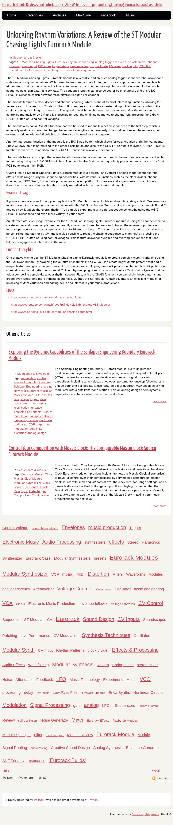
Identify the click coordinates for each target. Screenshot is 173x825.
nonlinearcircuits (16, 589)
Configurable (40, 495)
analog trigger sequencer (112, 62)
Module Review (80, 735)
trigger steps (60, 66)
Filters (117, 574)
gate (77, 705)
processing (11, 692)
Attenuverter (43, 589)
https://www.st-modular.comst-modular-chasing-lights (46, 297)
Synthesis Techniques (106, 635)
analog (91, 705)
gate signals (39, 403)
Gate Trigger (37, 491)
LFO (38, 395)
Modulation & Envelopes (33, 373)
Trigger (135, 528)
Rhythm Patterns (70, 650)
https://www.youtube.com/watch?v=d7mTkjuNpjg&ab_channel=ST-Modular (60, 304)
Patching (9, 636)
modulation (28, 378)
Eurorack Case (38, 558)
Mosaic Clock (43, 474)
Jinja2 (42, 777)
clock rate (101, 66)
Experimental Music (119, 680)
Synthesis (42, 692)
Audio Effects (13, 665)
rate (16, 399)
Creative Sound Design (70, 748)
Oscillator (123, 589)
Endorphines (123, 665)
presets (100, 558)
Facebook (108, 15)
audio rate (20, 424)
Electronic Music (20, 542)
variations (16, 70)
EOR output (36, 424)
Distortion (98, 574)
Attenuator (24, 680)
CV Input (45, 650)
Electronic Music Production (51, 604)
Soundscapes (154, 620)
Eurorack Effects (98, 720)
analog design (36, 433)
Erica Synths (119, 692)
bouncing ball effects (27, 411)
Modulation (14, 705)
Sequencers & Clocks (27, 57)
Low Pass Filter (66, 692)
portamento (21, 403)
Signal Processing (50, 705)
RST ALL (145, 66)
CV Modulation (66, 636)
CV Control (31, 487)
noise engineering (149, 589)
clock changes (33, 70)
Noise (7, 680)
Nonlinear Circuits (148, 692)
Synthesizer (12, 558)
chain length (52, 70)
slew (43, 399)
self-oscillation (27, 720)
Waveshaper (103, 589)
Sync (24, 491)
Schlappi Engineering (28, 386)
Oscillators (142, 636)
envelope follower (93, 604)
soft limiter (36, 428)
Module (144, 735)
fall (50, 395)
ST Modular (25, 62)
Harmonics (151, 542)
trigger (34, 399)
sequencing (88, 70)
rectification (21, 407)
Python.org (25, 777)
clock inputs (130, 66)
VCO (145, 679)
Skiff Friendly (13, 761)
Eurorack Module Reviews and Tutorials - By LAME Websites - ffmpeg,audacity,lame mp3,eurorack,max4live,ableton (82, 5)
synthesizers (94, 542)
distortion (20, 433)
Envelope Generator (143, 748)
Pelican (8, 777)
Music (130, 15)
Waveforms (135, 574)
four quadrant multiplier (36, 390)
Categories (34, 15)
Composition (22, 495)
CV (49, 620)
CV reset (115, 66)
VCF (55, 574)
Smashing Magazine (145, 814)
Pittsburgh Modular (125, 720)
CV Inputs (129, 619)
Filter (38, 735)
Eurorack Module (115, 734)
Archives (59, 15)
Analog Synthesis (108, 748)
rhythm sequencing (81, 62)
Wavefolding (38, 665)
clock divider (138, 62)
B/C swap (44, 66)
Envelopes (73, 527)
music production (107, 527)
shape (24, 399)
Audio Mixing (38, 748)
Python (93, 799)
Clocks (20, 604)
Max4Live (83, 15)
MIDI (81, 574)
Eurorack (61, 62)
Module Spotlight (16, 735)
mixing (67, 574)
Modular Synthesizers (72, 558)
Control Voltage (15, 528)
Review (8, 720)
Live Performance (35, 636)
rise (44, 395)
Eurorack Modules (134, 557)
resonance (36, 761)
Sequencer (11, 620)
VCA (17, 395)
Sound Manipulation (45, 528)
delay (28, 692)
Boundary (44, 382)
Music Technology (85, 680)
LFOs (106, 705)
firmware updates (93, 692)
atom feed (163, 778)
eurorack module (25, 382)
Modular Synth (18, 650)
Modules (156, 574)
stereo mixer (147, 665)
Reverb (103, 665)
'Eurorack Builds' (67, 760)
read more (159, 401)
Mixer (78, 720)
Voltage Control (74, 588)
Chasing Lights (44, 62)
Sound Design (98, 619)
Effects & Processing (135, 650)
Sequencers (125, 705)
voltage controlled (123, 604)
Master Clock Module (28, 478)
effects (116, 542)
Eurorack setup (148, 705)
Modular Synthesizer (27, 482)
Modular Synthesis (72, 664)
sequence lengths (82, 66)
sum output (29, 66)
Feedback (44, 680)
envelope (27, 395)
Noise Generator (54, 720)
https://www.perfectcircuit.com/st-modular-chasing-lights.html (51, 311)
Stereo (132, 542)
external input (71, 70)
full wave (36, 407)
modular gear (55, 735)
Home (11, 15)
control (41, 378)
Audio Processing (61, 542)
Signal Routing (14, 748)
